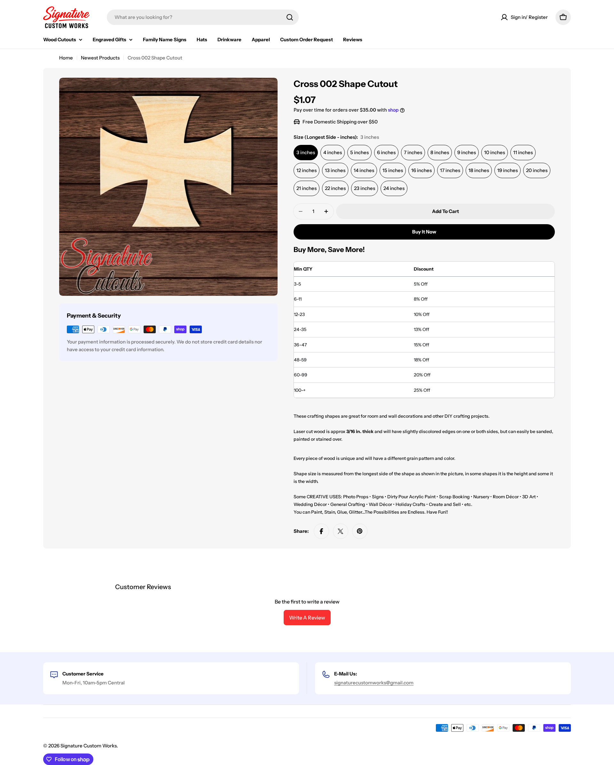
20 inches (536, 170)
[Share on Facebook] (321, 531)
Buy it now (424, 232)
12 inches (306, 170)
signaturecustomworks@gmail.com (373, 683)
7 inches (413, 152)
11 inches (523, 152)
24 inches (394, 188)
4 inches (332, 152)
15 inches (392, 170)
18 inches (478, 170)
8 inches (439, 152)
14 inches (364, 170)
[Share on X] (340, 531)
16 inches (421, 170)
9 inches (466, 152)
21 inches (306, 188)
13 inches (335, 170)
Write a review (307, 617)
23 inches (364, 188)
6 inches (386, 152)
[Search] (290, 17)
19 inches (507, 170)
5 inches (359, 152)
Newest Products (100, 58)
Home (66, 58)
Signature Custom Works (88, 746)
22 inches (335, 188)
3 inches (305, 152)
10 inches (494, 152)
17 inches (450, 170)
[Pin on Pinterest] (359, 531)
